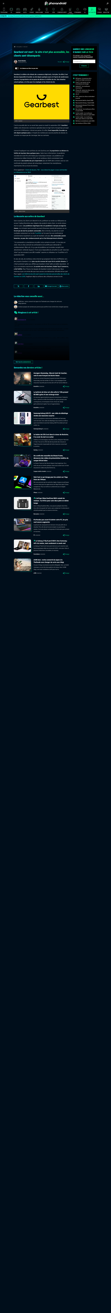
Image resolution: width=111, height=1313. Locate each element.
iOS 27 (77, 94)
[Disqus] (41, 338)
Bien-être (106, 12)
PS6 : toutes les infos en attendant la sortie (85, 97)
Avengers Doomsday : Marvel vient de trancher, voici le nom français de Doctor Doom (50, 374)
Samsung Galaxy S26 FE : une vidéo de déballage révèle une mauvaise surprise (51, 414)
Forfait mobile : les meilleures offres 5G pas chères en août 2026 (85, 114)
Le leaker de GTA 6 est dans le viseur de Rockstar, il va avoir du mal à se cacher (51, 435)
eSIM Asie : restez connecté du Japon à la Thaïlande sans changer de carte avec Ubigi (49, 561)
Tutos (47, 12)
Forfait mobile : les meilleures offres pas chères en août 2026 (84, 117)
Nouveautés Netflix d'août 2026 (84, 100)
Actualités (92, 12)
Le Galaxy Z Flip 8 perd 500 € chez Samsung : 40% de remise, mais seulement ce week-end (50, 542)
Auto (25, 12)
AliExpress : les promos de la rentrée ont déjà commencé (83, 79)
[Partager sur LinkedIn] (38, 286)
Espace (32, 12)
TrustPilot (38, 233)
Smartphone (37, 554)
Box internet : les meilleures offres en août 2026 (85, 110)
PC (11, 12)
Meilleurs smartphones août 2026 (85, 121)
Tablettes (37, 16)
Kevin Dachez (22, 61)
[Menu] (3, 3)
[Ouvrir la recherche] (107, 3)
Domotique (10, 16)
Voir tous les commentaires (23, 362)
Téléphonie (4, 12)
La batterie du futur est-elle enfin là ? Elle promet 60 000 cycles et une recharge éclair (51, 393)
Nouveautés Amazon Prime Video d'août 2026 (85, 106)
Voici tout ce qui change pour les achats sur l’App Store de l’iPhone (51, 478)
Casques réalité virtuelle (40, 471)
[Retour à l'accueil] (55, 3)
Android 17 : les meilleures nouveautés (83, 87)
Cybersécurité (62, 12)
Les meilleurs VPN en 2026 (83, 123)
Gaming (18, 12)
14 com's (60, 62)
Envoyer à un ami (52, 286)
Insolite (22, 16)
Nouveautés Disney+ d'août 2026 (85, 103)
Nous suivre (65, 286)
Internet (26, 16)
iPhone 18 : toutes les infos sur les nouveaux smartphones (85, 91)
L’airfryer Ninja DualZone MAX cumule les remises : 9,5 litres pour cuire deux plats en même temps (51, 500)
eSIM (70, 12)
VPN (53, 12)
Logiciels (31, 16)
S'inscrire (84, 66)
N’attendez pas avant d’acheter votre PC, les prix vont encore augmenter (51, 520)
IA (84, 12)
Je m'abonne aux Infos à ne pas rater (29, 68)
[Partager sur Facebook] (28, 286)
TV (40, 16)
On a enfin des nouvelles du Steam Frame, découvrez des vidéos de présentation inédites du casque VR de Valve (51, 458)
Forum (99, 12)
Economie (16, 16)
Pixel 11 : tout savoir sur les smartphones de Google (83, 83)
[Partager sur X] (18, 286)
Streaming (77, 12)
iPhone (35, 492)
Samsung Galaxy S (38, 429)
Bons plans (39, 12)
